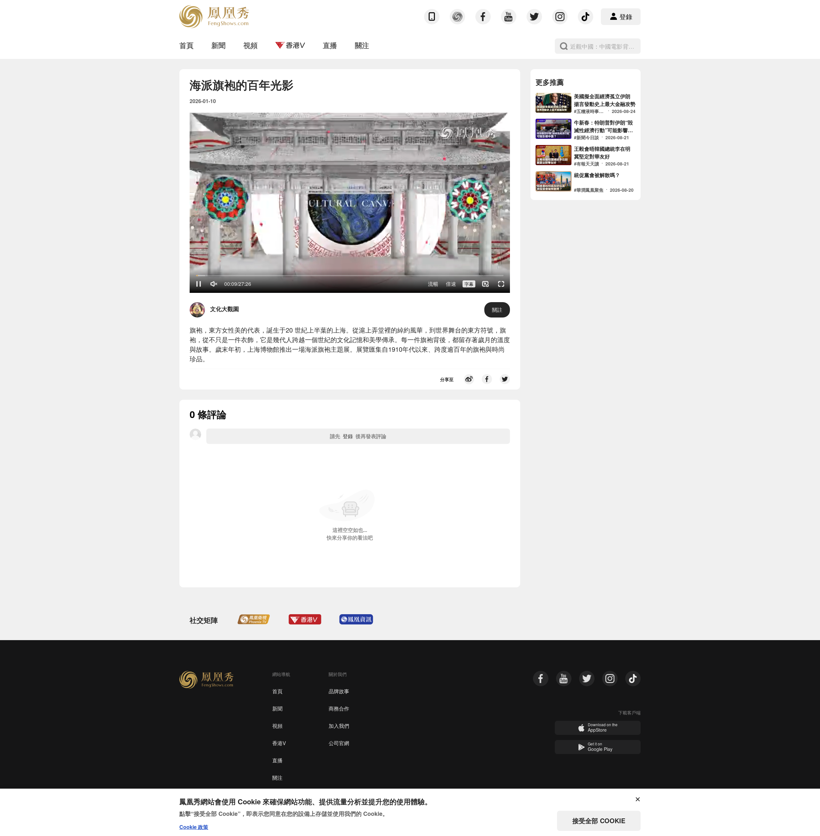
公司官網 (339, 743)
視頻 (277, 725)
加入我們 (339, 725)
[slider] (350, 275)
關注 (277, 777)
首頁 (277, 691)
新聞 (277, 708)
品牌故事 (339, 691)
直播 (277, 760)
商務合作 (339, 708)
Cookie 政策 (193, 827)
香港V (279, 743)
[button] (198, 284)
